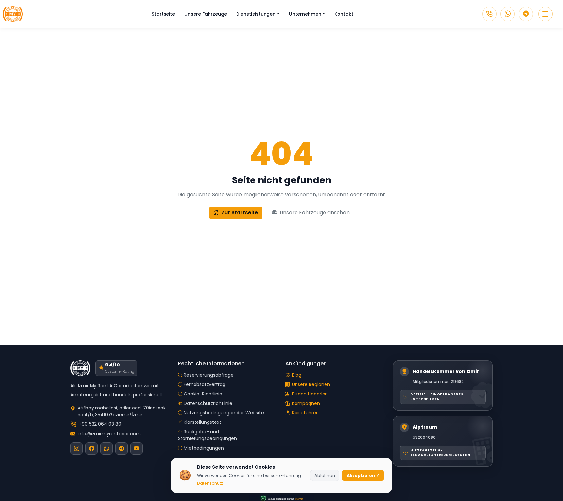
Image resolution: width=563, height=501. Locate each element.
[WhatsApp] (507, 14)
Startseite (163, 14)
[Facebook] (91, 448)
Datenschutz (210, 483)
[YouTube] (136, 448)
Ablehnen (324, 475)
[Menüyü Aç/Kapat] (545, 14)
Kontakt (343, 14)
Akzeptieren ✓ (363, 475)
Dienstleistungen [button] (256, 14)
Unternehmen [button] (305, 14)
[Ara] (489, 14)
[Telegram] (526, 14)
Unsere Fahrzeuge (205, 14)
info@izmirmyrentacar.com (109, 433)
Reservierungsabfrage (209, 375)
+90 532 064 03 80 (100, 424)
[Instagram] (76, 448)
